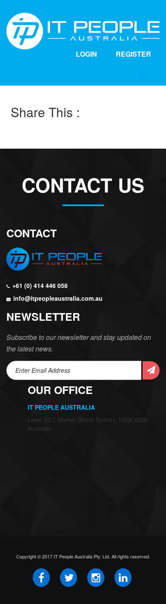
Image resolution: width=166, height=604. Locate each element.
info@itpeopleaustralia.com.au (58, 298)
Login (86, 54)
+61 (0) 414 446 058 (40, 285)
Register (133, 54)
